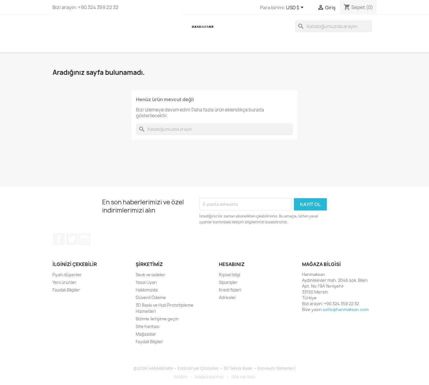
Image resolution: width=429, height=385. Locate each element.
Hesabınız (232, 264)
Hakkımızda (147, 290)
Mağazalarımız (209, 376)
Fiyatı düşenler (67, 274)
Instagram (84, 239)
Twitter (72, 239)
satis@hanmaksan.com (346, 309)
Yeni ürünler (64, 282)
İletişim (180, 376)
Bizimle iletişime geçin (157, 319)
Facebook (59, 239)
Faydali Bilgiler (149, 341)
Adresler (227, 297)
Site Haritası (243, 376)
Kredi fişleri (230, 290)
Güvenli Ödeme (151, 297)
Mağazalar (146, 334)
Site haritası (147, 326)
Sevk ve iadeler (150, 274)
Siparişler (228, 282)
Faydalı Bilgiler (66, 290)
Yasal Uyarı (146, 282)
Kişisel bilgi (229, 274)
